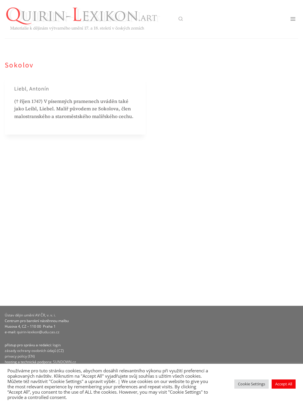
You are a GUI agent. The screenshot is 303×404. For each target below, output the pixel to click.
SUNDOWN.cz (64, 361)
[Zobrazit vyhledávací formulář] (180, 19)
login (57, 345)
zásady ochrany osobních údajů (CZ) (34, 350)
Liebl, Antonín (31, 89)
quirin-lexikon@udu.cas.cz (38, 331)
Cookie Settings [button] (251, 384)
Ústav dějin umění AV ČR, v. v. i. (30, 315)
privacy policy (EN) (20, 356)
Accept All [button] (283, 384)
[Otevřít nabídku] (292, 19)
